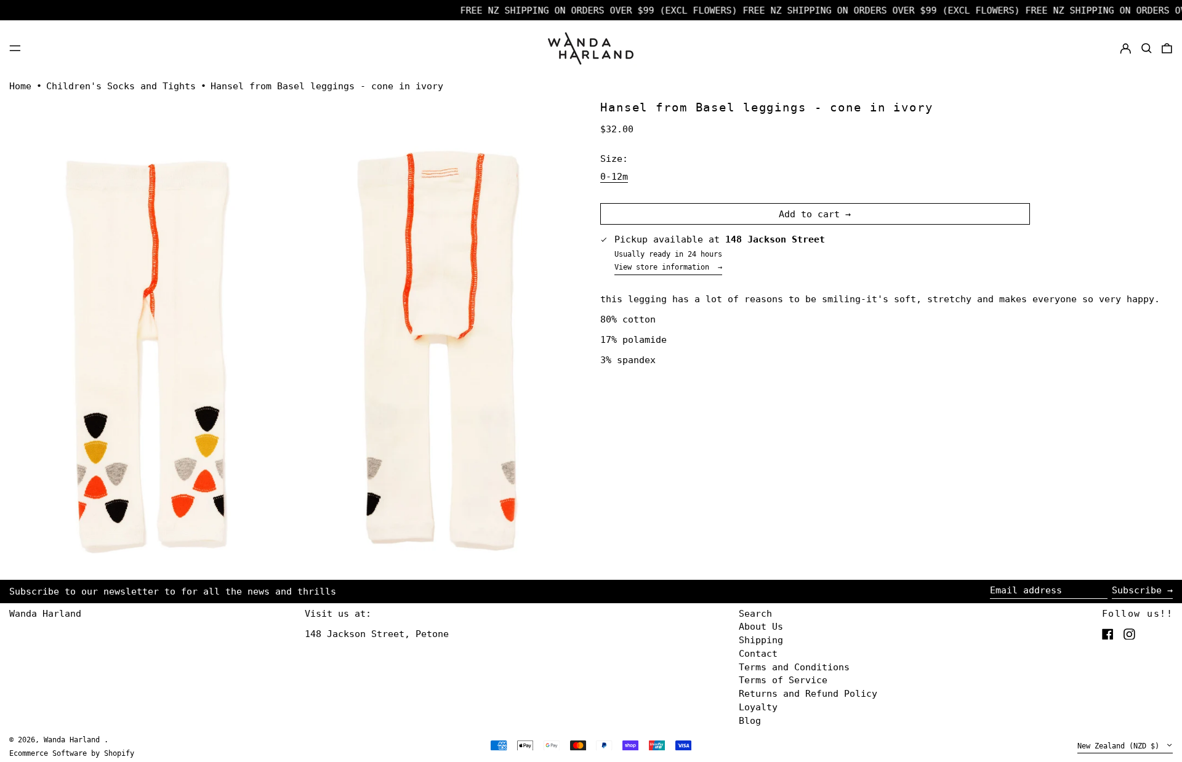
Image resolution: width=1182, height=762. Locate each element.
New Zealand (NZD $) (1120, 746)
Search (755, 613)
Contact (758, 653)
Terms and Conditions (794, 667)
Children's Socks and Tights (121, 86)
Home (20, 86)
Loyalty (758, 707)
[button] (1146, 48)
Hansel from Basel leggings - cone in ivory (327, 86)
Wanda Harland (45, 613)
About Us (761, 626)
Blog (750, 720)
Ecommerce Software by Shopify (71, 753)
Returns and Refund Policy (808, 693)
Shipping (761, 640)
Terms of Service (783, 680)
